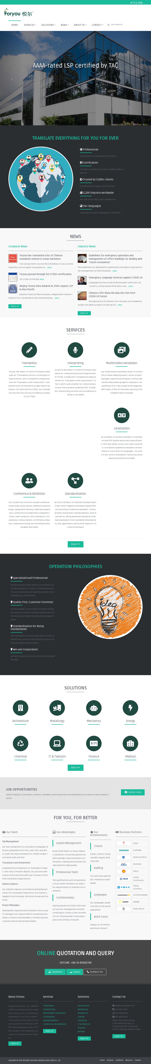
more (49, 267)
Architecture (83, 1005)
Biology (81, 1031)
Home (14, 25)
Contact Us (96, 972)
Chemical (82, 1020)
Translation (48, 1005)
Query (76, 972)
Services (29, 25)
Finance (81, 1028)
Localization (49, 1016)
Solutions (47, 25)
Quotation (57, 972)
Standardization (50, 1020)
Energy (81, 1016)
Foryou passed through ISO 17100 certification (45, 274)
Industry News (87, 246)
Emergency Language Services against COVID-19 (115, 277)
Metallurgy (83, 1009)
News (64, 25)
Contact (97, 25)
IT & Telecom (84, 1024)
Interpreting (49, 1009)
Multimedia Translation (54, 1013)
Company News (17, 246)
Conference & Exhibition (54, 1024)
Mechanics (83, 1013)
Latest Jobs (134, 792)
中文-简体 (137, 2)
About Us (79, 25)
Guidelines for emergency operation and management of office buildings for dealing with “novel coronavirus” (115, 259)
